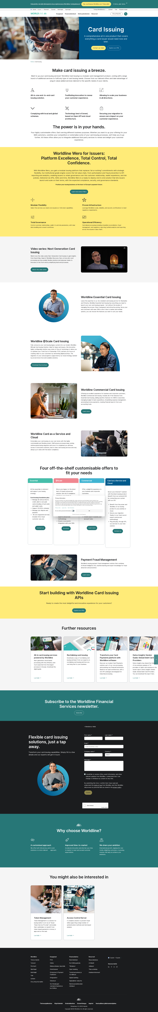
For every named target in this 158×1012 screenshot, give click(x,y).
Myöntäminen (73, 960)
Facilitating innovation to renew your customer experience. (78, 96)
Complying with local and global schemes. (44, 114)
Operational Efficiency (92, 222)
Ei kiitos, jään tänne (119, 4)
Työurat (53, 10)
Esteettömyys (81, 1003)
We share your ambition (109, 845)
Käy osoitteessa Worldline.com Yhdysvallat (96, 4)
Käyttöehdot (58, 1003)
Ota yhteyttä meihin (37, 982)
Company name (89, 751)
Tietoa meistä (35, 960)
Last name (108, 735)
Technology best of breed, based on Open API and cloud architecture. (77, 116)
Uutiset (110, 9)
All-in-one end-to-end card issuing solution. (42, 96)
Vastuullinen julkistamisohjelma (106, 1003)
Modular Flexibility (38, 205)
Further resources (79, 628)
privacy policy (117, 787)
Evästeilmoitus (70, 1003)
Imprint (91, 1003)
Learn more (86, 411)
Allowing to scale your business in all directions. (113, 96)
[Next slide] (156, 659)
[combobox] (114, 754)
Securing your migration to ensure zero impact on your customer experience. (111, 116)
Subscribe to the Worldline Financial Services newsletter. (79, 704)
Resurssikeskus (93, 960)
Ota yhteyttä (116, 14)
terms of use (98, 785)
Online (52, 963)
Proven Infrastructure (91, 205)
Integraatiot (53, 977)
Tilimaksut (72, 966)
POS (51, 960)
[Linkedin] (108, 967)
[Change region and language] (120, 958)
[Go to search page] (125, 14)
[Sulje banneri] (126, 4)
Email (86, 743)
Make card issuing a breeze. (79, 70)
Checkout (53, 981)
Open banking (73, 969)
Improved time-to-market (76, 845)
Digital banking (73, 977)
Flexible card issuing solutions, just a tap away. (48, 742)
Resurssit (95, 14)
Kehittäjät (60, 10)
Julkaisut (91, 966)
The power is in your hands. (79, 127)
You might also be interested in (79, 877)
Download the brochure (39, 365)
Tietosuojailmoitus (46, 1003)
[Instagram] (117, 967)
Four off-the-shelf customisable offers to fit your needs (79, 470)
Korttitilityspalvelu (74, 963)
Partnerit (46, 9)
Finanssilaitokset (70, 14)
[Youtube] (114, 967)
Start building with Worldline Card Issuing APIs (79, 595)
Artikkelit (91, 963)
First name (88, 735)
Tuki (116, 10)
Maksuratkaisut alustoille (57, 966)
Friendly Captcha (104, 807)
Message (87, 760)
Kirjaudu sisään (123, 9)
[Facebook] (111, 967)
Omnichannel (54, 969)
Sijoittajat (68, 10)
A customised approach (41, 845)
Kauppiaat (59, 14)
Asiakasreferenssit (94, 972)
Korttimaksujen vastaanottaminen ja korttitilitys (56, 986)
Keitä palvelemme (84, 14)
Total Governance (38, 222)
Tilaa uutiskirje (93, 969)
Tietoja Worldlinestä (99, 9)
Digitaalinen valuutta (75, 981)
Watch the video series (39, 269)
